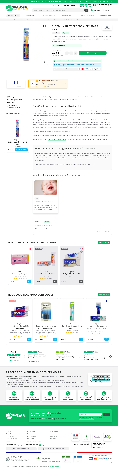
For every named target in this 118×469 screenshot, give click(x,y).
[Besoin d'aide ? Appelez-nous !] (43, 445)
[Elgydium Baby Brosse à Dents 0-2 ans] (26, 44)
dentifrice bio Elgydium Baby (57, 139)
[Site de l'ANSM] (97, 437)
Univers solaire (87, 16)
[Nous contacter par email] (40, 444)
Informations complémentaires (14, 106)
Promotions (104, 16)
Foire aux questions (11, 438)
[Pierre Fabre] (107, 27)
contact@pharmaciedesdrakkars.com (51, 461)
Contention (66, 16)
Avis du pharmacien (15, 99)
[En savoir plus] (44, 26)
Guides (60, 5)
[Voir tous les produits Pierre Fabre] (32, 83)
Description (13, 97)
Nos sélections (31, 434)
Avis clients (9, 441)
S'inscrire (106, 414)
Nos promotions (32, 431)
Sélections (74, 5)
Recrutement (52, 438)
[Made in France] (16, 83)
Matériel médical (49, 16)
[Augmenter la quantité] (75, 53)
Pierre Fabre (56, 33)
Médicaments (30, 16)
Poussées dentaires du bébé (44, 202)
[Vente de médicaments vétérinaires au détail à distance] (77, 459)
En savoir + (61, 41)
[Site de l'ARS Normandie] (107, 437)
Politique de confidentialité (34, 441)
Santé (36, 198)
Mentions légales (53, 431)
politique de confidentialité (86, 419)
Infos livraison (31, 438)
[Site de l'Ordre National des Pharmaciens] (86, 437)
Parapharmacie (13, 16)
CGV (50, 434)
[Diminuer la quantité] (67, 53)
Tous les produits (104, 242)
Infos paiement (31, 436)
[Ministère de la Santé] (75, 437)
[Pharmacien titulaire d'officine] (66, 459)
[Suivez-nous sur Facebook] (18, 444)
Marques (66, 5)
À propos (53, 5)
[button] (44, 62)
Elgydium (65, 33)
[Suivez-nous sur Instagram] (21, 444)
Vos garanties (10, 436)
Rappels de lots (53, 436)
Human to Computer (54, 466)
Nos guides (9, 434)
